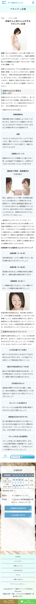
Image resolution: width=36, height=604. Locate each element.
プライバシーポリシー (18, 584)
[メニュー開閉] (33, 3)
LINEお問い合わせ (18, 515)
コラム (18, 575)
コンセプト (18, 561)
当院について (18, 566)
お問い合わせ (18, 579)
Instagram (18, 570)
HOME (2, 18)
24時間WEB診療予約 (18, 508)
